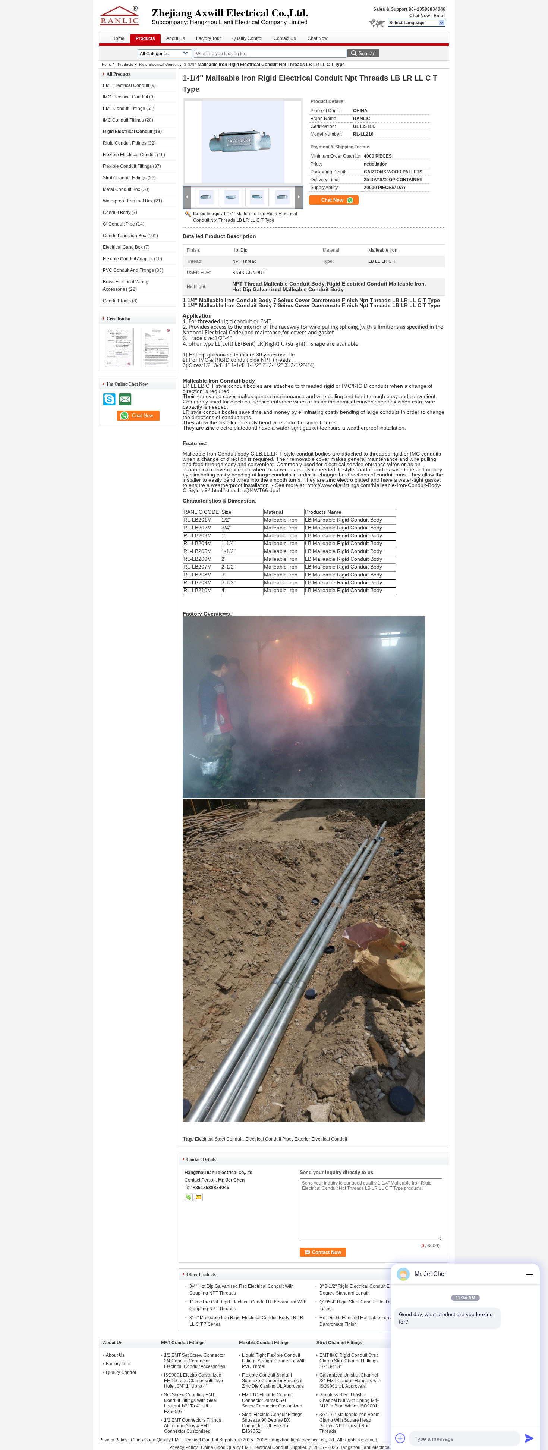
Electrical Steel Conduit (218, 1139)
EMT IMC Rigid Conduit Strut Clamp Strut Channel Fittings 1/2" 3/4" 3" (348, 1361)
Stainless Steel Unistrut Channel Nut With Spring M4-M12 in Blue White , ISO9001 (349, 1400)
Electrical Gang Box (123, 247)
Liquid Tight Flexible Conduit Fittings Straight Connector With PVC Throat (274, 1361)
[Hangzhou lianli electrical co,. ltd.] (442, 23)
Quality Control (247, 38)
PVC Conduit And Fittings (128, 270)
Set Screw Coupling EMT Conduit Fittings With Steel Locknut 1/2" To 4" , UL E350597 (190, 1403)
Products (145, 38)
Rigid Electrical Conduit (159, 64)
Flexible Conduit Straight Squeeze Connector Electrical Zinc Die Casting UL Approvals (273, 1380)
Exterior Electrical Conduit (321, 1139)
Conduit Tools (117, 300)
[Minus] (529, 1274)
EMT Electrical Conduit (126, 85)
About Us (175, 38)
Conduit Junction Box (124, 235)
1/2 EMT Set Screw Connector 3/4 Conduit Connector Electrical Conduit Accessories (194, 1361)
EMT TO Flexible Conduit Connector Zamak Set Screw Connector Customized (272, 1400)
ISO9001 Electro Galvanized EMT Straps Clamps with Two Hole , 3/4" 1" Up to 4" (193, 1380)
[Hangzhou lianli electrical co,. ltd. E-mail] (199, 1197)
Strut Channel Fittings (125, 177)
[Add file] (400, 1438)
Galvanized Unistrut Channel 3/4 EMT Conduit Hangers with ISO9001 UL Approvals (350, 1380)
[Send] (529, 1438)
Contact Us (285, 38)
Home (118, 38)
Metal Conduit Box (121, 189)
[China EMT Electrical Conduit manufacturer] (125, 15)
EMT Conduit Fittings (124, 108)
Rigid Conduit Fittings (125, 143)
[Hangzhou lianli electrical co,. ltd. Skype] (189, 1197)
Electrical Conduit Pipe (268, 1139)
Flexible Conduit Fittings (127, 166)
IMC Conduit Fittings (123, 120)
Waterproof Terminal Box (128, 201)
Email (439, 15)
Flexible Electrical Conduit (129, 154)
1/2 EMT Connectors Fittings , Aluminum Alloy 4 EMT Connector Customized (193, 1426)
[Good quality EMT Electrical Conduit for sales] (118, 366)
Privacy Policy (113, 1440)
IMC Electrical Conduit (125, 97)
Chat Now (419, 15)
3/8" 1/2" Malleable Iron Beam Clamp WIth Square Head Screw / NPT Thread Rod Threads (349, 1423)
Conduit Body (116, 212)
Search (366, 53)
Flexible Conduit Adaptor (128, 258)
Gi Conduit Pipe (119, 224)
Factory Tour (208, 38)
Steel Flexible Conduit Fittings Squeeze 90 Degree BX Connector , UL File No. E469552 (272, 1423)
